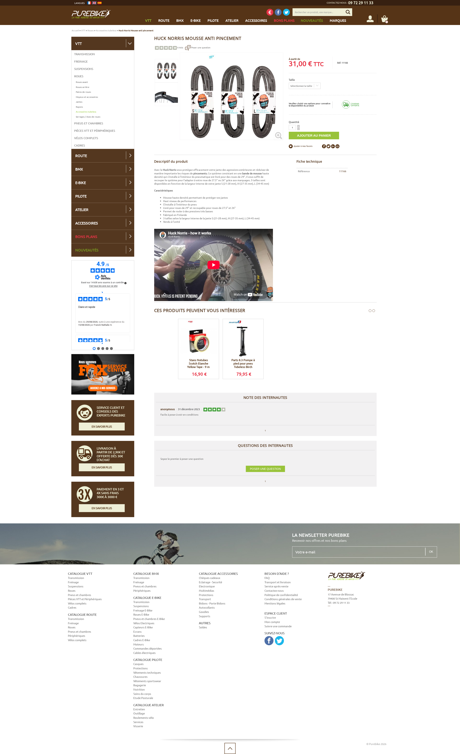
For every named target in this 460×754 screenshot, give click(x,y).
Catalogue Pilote (147, 659)
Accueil (75, 30)
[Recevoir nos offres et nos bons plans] (269, 12)
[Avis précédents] (103, 292)
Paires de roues (83, 91)
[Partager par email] (337, 146)
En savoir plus (102, 426)
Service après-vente (276, 586)
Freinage (81, 61)
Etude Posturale (143, 698)
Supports (204, 616)
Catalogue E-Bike (147, 597)
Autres (205, 623)
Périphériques (76, 635)
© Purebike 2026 (376, 744)
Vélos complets (86, 138)
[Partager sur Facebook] (324, 146)
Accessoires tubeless (106, 30)
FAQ (267, 577)
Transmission (84, 54)
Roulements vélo (143, 717)
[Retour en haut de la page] (230, 748)
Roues (91, 30)
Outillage (139, 713)
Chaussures (140, 676)
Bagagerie (139, 685)
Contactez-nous (274, 590)
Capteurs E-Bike (143, 627)
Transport (205, 599)
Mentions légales (274, 603)
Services (138, 722)
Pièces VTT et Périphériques (94, 130)
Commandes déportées (147, 648)
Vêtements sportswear (147, 681)
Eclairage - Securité (210, 582)
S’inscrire (270, 617)
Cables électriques (144, 652)
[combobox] (305, 86)
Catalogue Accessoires (218, 573)
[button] (298, 126)
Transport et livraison (277, 582)
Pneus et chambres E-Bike (149, 618)
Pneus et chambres (88, 123)
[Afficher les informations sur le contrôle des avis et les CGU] (125, 283)
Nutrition (139, 689)
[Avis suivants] (103, 343)
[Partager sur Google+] (333, 146)
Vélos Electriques (143, 623)
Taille (292, 79)
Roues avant (82, 82)
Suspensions (83, 68)
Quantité (294, 122)
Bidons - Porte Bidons (212, 603)
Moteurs (138, 644)
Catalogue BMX (146, 573)
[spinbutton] (292, 127)
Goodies (204, 611)
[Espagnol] (99, 3)
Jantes (79, 101)
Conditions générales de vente (283, 599)
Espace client (275, 613)
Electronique (207, 586)
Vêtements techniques (147, 672)
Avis (180, 47)
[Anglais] (94, 3)
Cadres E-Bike (141, 640)
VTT (83, 30)
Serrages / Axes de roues (88, 116)
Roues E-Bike (141, 614)
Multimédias (206, 590)
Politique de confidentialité (281, 595)
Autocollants (207, 607)
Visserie (138, 726)
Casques (138, 664)
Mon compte (272, 622)
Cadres (79, 145)
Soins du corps (142, 693)
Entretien (139, 709)
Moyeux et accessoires (87, 96)
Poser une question (200, 47)
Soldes (203, 627)
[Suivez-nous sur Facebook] (278, 12)
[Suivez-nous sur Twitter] (286, 12)
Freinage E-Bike (142, 610)
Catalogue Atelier (148, 705)
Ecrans (137, 631)
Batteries (139, 635)
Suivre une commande (278, 626)
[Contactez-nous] (358, 624)
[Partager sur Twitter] (328, 146)
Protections (140, 668)
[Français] (89, 3)
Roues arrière (82, 87)
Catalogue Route (82, 614)
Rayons (79, 106)
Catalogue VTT (80, 573)
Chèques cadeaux (209, 577)
